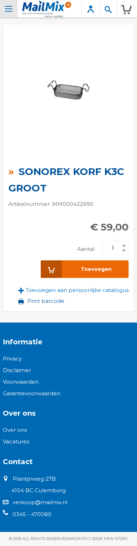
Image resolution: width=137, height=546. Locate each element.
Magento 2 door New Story (97, 538)
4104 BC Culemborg (38, 490)
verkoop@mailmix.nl (40, 502)
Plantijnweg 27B (34, 478)
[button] (73, 290)
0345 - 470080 (32, 514)
